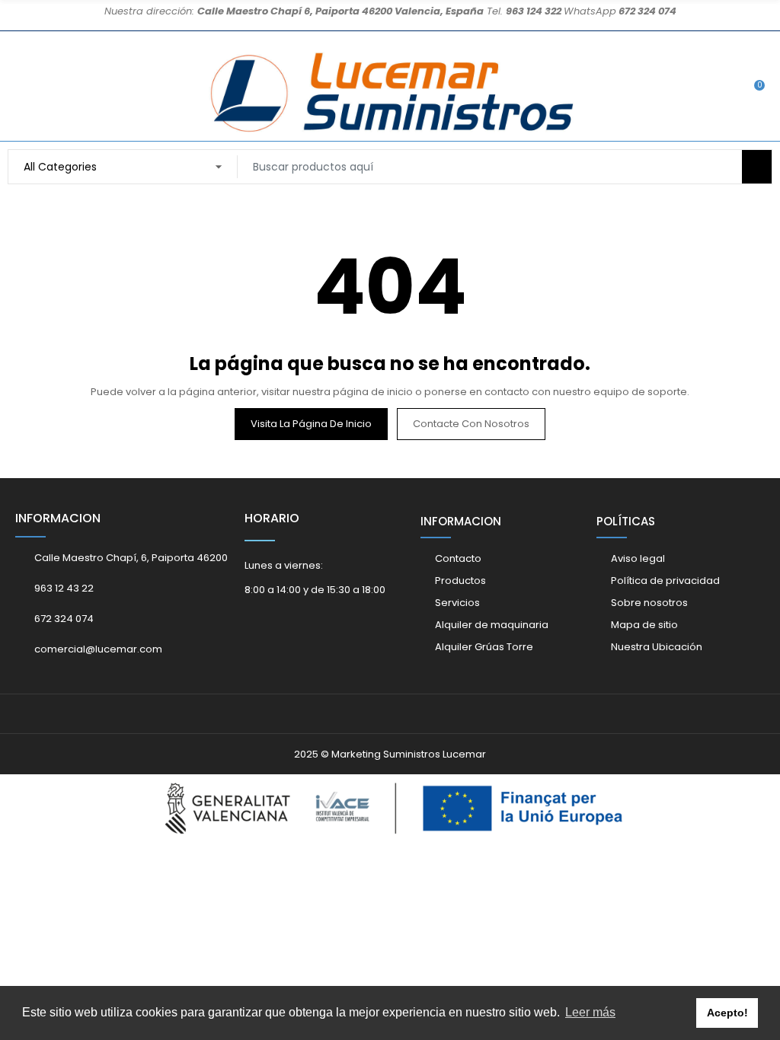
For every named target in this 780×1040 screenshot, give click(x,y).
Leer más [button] (590, 1012)
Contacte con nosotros (471, 423)
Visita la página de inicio (311, 423)
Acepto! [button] (727, 1013)
